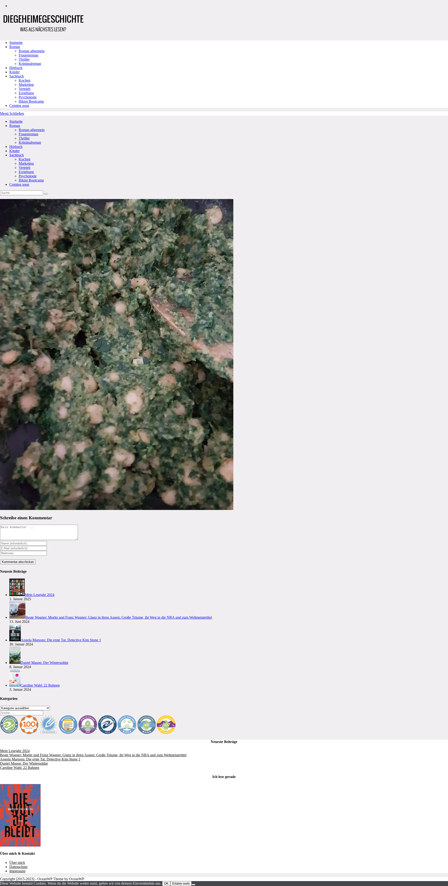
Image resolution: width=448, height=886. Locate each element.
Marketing (26, 163)
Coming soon (19, 184)
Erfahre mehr (181, 883)
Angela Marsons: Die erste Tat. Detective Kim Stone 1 (40, 759)
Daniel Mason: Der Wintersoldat (24, 763)
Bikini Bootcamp (31, 180)
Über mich (17, 863)
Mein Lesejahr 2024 (15, 751)
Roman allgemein (32, 130)
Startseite (16, 121)
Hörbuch (15, 147)
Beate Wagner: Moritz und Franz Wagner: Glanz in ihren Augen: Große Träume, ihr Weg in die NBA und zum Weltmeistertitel (93, 755)
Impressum (17, 871)
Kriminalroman (30, 142)
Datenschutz (18, 867)
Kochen (24, 159)
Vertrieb (24, 168)
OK (166, 883)
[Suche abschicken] (46, 194)
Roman (14, 126)
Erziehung (26, 172)
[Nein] (193, 884)
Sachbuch (16, 155)
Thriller (24, 138)
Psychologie (28, 176)
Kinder (14, 151)
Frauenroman (28, 134)
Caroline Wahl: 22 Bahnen (19, 768)
